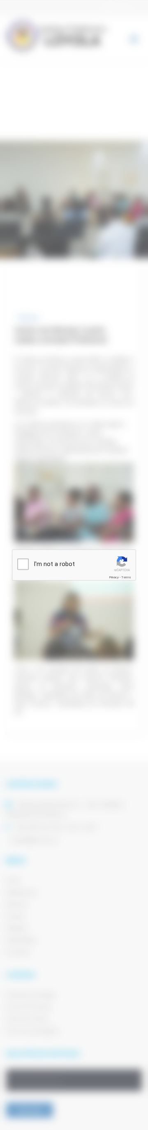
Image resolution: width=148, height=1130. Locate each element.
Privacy (114, 577)
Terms (126, 577)
